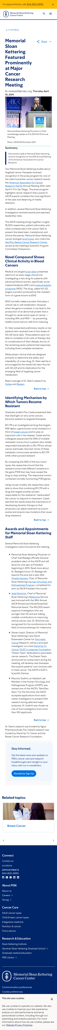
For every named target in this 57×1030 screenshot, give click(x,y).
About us (6, 891)
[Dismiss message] (53, 4)
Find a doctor (9, 931)
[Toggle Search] (44, 14)
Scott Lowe (28, 239)
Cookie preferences (12, 991)
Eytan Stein (31, 271)
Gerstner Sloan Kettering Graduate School (24, 948)
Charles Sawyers (19, 578)
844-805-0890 (35, 4)
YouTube (14, 877)
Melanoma (34, 597)
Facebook (7, 877)
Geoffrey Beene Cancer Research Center (26, 242)
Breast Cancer (16, 825)
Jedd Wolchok (18, 593)
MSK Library (8, 957)
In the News (13, 30)
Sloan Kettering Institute (14, 944)
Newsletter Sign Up (24, 773)
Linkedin (18, 877)
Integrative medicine (12, 922)
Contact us (7, 861)
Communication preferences (17, 987)
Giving (5, 899)
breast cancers (20, 432)
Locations (7, 865)
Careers (6, 895)
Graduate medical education (17, 953)
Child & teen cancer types (15, 917)
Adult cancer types (11, 913)
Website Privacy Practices (19, 1025)
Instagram (3, 877)
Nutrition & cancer (11, 926)
